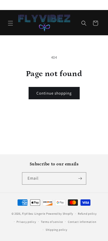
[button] (10, 23)
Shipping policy (56, 230)
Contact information (82, 222)
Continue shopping (54, 93)
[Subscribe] (80, 178)
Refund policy (87, 213)
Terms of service (52, 222)
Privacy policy (26, 222)
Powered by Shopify (59, 213)
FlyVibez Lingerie (33, 213)
